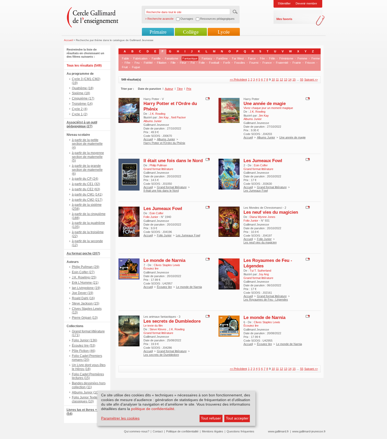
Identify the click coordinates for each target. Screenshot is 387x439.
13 (285, 79)
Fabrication (140, 58)
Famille (156, 58)
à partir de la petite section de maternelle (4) (87, 144)
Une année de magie (265, 103)
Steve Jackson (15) (85, 303)
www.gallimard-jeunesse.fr (309, 431)
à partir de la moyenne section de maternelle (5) (88, 157)
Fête (127, 62)
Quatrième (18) (82, 88)
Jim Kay (164, 117)
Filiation (161, 62)
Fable (125, 58)
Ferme (315, 58)
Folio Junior (164, 235)
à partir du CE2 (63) (86, 189)
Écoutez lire (164, 286)
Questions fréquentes (240, 431)
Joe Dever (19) (82, 293)
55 (301, 79)
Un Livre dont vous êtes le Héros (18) (89, 367)
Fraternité (282, 62)
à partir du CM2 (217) (87, 200)
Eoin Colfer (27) (83, 272)
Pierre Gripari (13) (85, 318)
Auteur (169, 88)
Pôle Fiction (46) (83, 351)
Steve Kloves (158, 329)
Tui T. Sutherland (260, 270)
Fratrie (296, 62)
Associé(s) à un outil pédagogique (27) (82, 124)
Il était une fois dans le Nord (173, 160)
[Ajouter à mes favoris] (207, 98)
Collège (191, 32)
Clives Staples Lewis (167, 265)
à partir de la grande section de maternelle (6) (87, 170)
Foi (193, 62)
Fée (262, 58)
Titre (180, 88)
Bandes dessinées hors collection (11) (89, 385)
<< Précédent (238, 79)
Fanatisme (171, 58)
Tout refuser (211, 418)
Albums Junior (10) (85, 392)
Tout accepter (237, 418)
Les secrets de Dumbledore (172, 321)
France (267, 62)
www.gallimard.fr (278, 431)
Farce (252, 58)
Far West (238, 58)
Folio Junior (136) (84, 340)
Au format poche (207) (83, 253)
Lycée (224, 32)
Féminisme (286, 58)
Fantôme (222, 58)
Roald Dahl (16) (83, 298)
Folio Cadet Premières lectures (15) (88, 376)
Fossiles (239, 62)
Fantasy (207, 58)
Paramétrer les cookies (120, 418)
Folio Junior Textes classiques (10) (85, 399)
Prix (188, 88)
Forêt (226, 62)
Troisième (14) (82, 104)
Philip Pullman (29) (85, 267)
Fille (173, 62)
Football (214, 62)
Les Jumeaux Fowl (263, 160)
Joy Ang (264, 274)
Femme (302, 58)
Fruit (125, 67)
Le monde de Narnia (164, 260)
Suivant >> (311, 79)
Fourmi (253, 62)
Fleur (183, 62)
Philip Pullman (158, 165)
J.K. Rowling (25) (84, 277)
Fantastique (189, 58)
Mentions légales (212, 431)
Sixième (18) (81, 93)
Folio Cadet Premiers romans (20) (87, 358)
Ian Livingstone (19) (86, 288)
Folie (202, 62)
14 (289, 79)
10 (273, 79)
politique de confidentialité (152, 409)
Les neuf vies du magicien (271, 212)
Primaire (158, 32)
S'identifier (284, 3)
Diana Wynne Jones (262, 216)
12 (281, 79)
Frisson (310, 62)
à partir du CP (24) (85, 179)
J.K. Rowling (157, 113)
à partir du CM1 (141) (87, 194)
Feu (137, 62)
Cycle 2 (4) (79, 109)
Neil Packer (178, 117)
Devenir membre (306, 3)
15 (294, 79)
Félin (272, 58)
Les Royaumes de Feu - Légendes (266, 299)
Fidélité (148, 62)
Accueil (68, 40)
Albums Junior (166, 139)
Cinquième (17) (83, 98)
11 (277, 79)
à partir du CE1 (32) (86, 184)
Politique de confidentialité (182, 431)
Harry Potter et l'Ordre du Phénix (164, 142)
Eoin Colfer (261, 165)
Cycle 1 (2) (79, 114)
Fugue (136, 67)
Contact (158, 431)
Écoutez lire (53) (83, 345)
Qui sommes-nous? (136, 431)
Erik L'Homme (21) (85, 283)
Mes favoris (284, 19)
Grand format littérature (172, 187)
